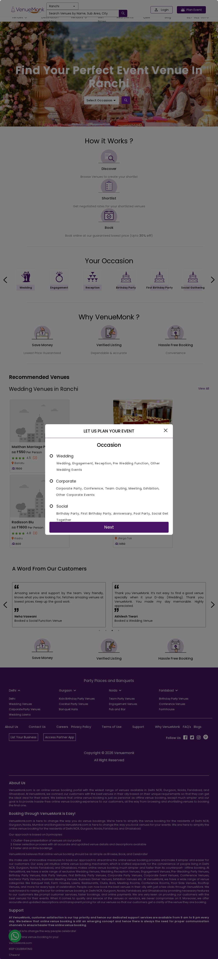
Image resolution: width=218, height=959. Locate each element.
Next (109, 527)
